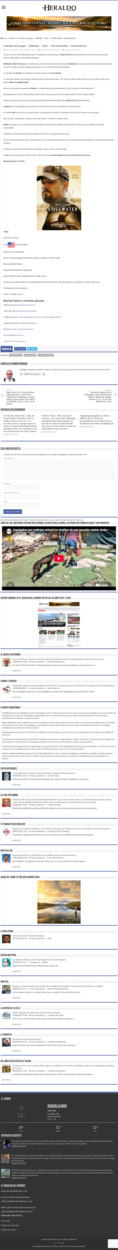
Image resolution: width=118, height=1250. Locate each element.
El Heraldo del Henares (27, 311)
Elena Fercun (16, 355)
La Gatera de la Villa (55, 1015)
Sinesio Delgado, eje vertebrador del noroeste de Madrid (36, 1013)
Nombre (7, 484)
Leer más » (16, 671)
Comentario (9, 458)
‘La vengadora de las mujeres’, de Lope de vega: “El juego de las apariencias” (43, 773)
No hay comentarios (37, 662)
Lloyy (49, 938)
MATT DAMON (30, 355)
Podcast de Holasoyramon (14, 341)
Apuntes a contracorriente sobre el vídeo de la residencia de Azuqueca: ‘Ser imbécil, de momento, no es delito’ (57, 986)
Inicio (4, 38)
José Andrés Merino (55, 858)
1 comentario (34, 962)
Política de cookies (8, 1230)
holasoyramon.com (28, 305)
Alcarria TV (39, 317)
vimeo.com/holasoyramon (23, 329)
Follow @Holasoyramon (13, 335)
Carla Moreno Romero (56, 1071)
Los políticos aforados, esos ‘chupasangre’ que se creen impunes (39, 960)
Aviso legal (5, 1221)
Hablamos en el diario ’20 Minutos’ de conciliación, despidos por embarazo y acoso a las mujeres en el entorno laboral (61, 829)
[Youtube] (63, 1243)
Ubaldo (45, 962)
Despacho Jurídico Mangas (58, 831)
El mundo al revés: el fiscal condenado (28, 936)
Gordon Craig (53, 776)
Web (5, 501)
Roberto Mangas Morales (57, 989)
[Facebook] (57, 1243)
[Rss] (55, 1243)
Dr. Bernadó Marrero (56, 662)
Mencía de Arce (53, 688)
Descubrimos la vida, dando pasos (26, 1039)
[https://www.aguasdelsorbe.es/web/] (59, 23)
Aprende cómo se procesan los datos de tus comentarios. (60, 520)
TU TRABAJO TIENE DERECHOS (13, 824)
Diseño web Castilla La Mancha (64, 1239)
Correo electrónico (11, 492)
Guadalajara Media (53, 317)
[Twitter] (60, 1243)
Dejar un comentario (73, 50)
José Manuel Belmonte (56, 1042)
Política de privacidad (10, 1225)
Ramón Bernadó (12, 50)
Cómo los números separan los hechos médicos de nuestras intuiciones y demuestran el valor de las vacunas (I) (58, 659)
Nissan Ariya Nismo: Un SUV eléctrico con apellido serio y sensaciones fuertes (44, 855)
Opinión (12, 38)
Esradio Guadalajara (25, 317)
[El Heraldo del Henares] (59, 7)
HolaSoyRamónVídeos (28, 323)
